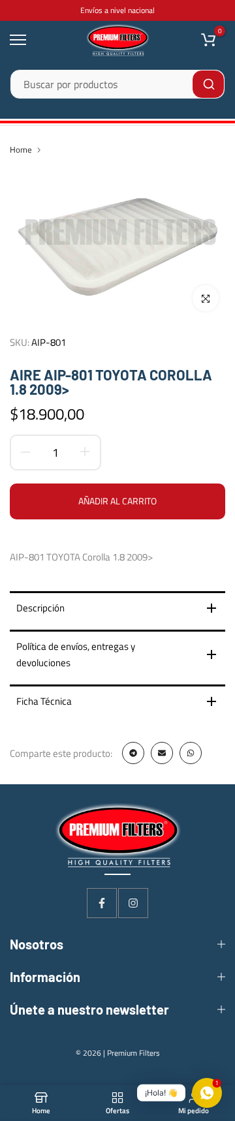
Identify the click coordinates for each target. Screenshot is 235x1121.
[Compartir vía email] (162, 753)
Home (21, 149)
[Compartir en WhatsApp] (191, 753)
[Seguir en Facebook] (102, 903)
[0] (208, 40)
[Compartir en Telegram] (133, 753)
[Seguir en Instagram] (133, 903)
